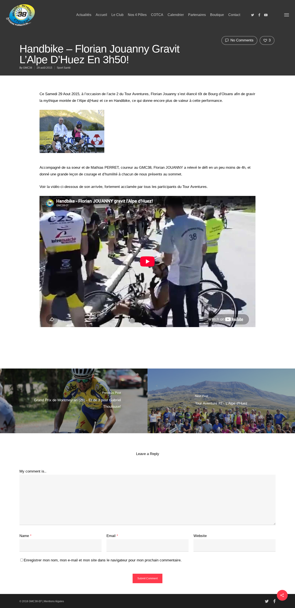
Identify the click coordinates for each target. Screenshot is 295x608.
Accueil (101, 15)
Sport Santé (64, 67)
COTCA (157, 15)
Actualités (83, 15)
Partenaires (197, 15)
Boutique (217, 15)
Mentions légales (54, 601)
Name (25, 536)
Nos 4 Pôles (137, 15)
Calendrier (176, 15)
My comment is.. (32, 471)
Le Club (117, 15)
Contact (234, 15)
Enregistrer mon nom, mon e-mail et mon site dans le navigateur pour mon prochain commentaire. (103, 560)
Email (112, 536)
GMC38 (27, 67)
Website (200, 536)
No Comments (241, 40)
